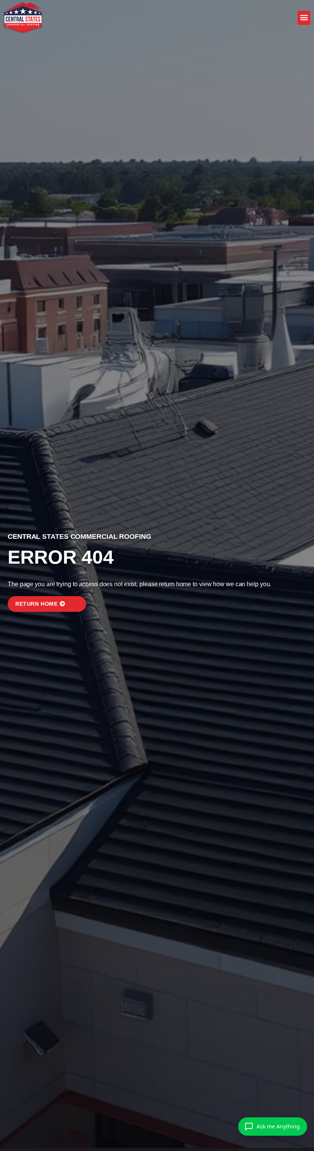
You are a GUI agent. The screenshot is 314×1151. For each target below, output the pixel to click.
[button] (304, 17)
